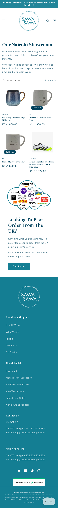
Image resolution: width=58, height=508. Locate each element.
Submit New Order (15, 398)
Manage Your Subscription (19, 377)
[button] (3, 21)
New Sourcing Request (17, 404)
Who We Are (12, 332)
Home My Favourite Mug (13, 162)
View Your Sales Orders (17, 384)
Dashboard (11, 371)
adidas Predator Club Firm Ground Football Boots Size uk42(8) (41, 164)
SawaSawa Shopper (25, 492)
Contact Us (11, 345)
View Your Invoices (15, 391)
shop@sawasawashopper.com (28, 432)
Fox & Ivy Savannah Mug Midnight (13, 118)
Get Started (19, 266)
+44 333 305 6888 (34, 428)
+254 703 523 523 (34, 455)
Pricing (9, 338)
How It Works (13, 325)
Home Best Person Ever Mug (40, 118)
